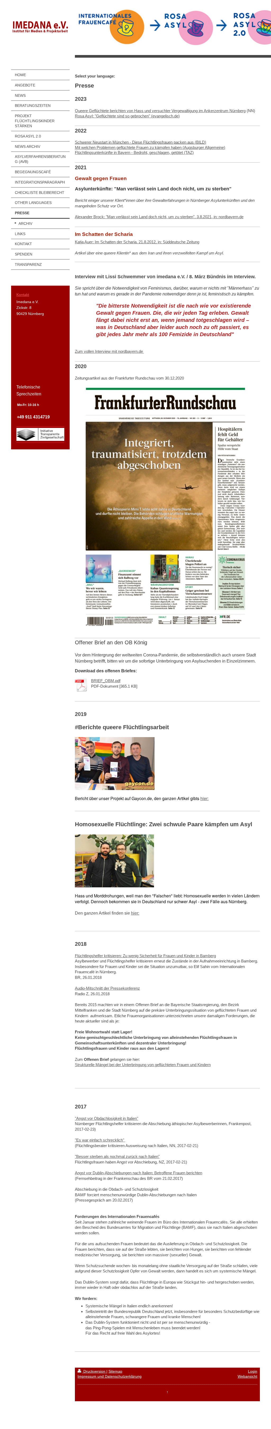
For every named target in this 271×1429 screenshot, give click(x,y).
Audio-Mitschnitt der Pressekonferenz (107, 988)
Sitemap (115, 1371)
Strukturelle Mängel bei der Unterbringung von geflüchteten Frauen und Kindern (143, 1064)
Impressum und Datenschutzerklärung (110, 1376)
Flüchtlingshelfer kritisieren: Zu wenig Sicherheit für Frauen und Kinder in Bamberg (145, 955)
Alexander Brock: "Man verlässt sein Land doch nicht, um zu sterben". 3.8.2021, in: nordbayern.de (159, 216)
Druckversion (94, 1371)
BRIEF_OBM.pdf (105, 680)
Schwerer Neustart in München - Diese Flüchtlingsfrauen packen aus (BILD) (140, 142)
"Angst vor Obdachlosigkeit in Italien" (106, 1118)
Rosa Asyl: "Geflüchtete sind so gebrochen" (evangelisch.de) (127, 116)
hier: (204, 798)
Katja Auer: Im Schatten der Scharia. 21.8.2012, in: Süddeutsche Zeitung (137, 242)
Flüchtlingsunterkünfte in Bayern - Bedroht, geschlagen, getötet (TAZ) (134, 152)
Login (252, 1371)
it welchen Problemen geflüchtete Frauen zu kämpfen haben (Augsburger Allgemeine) (151, 147)
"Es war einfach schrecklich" (100, 1140)
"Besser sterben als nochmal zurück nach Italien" (117, 1156)
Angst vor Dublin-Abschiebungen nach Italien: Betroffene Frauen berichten (138, 1173)
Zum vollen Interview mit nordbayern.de (109, 351)
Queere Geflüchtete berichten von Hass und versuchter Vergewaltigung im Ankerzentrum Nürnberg (160, 110)
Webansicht (247, 1376)
